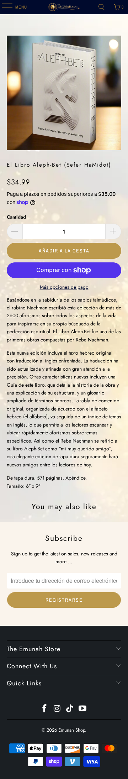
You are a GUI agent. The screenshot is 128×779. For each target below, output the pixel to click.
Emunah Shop (71, 730)
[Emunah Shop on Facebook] (44, 709)
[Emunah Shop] (64, 7)
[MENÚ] (3, 7)
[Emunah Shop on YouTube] (83, 709)
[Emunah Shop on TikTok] (70, 709)
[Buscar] (101, 7)
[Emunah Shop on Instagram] (57, 709)
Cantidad (16, 217)
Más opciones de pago (64, 287)
